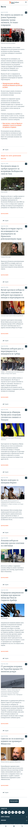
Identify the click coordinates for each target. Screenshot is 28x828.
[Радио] (6, 826)
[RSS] (16, 812)
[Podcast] (19, 812)
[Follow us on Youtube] (9, 812)
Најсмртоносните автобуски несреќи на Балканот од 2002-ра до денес (12, 85)
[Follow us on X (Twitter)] (5, 812)
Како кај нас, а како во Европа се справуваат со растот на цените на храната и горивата (12, 125)
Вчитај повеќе (14, 801)
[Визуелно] (14, 826)
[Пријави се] (23, 812)
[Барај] (22, 826)
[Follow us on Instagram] (12, 812)
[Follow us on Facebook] (2, 812)
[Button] (5, 150)
